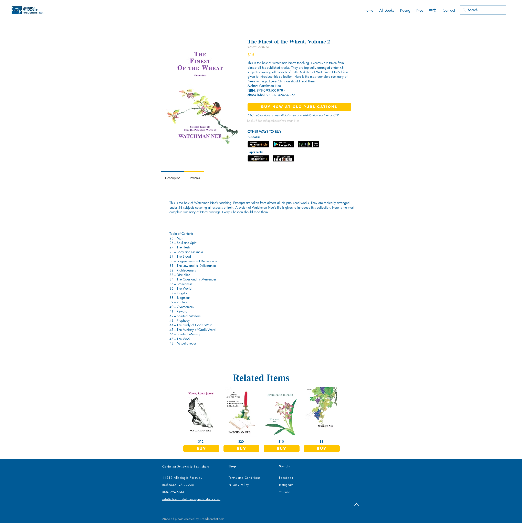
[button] (201, 448)
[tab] (172, 177)
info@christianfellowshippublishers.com (191, 499)
